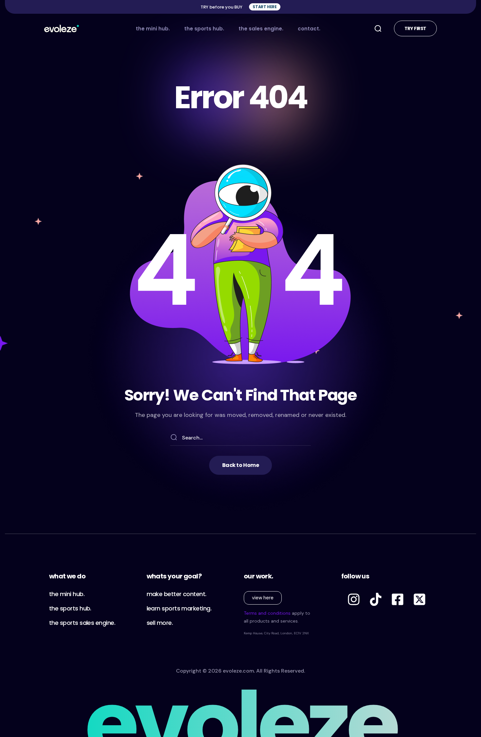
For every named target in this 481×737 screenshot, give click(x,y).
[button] (264, 6)
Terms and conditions (267, 613)
